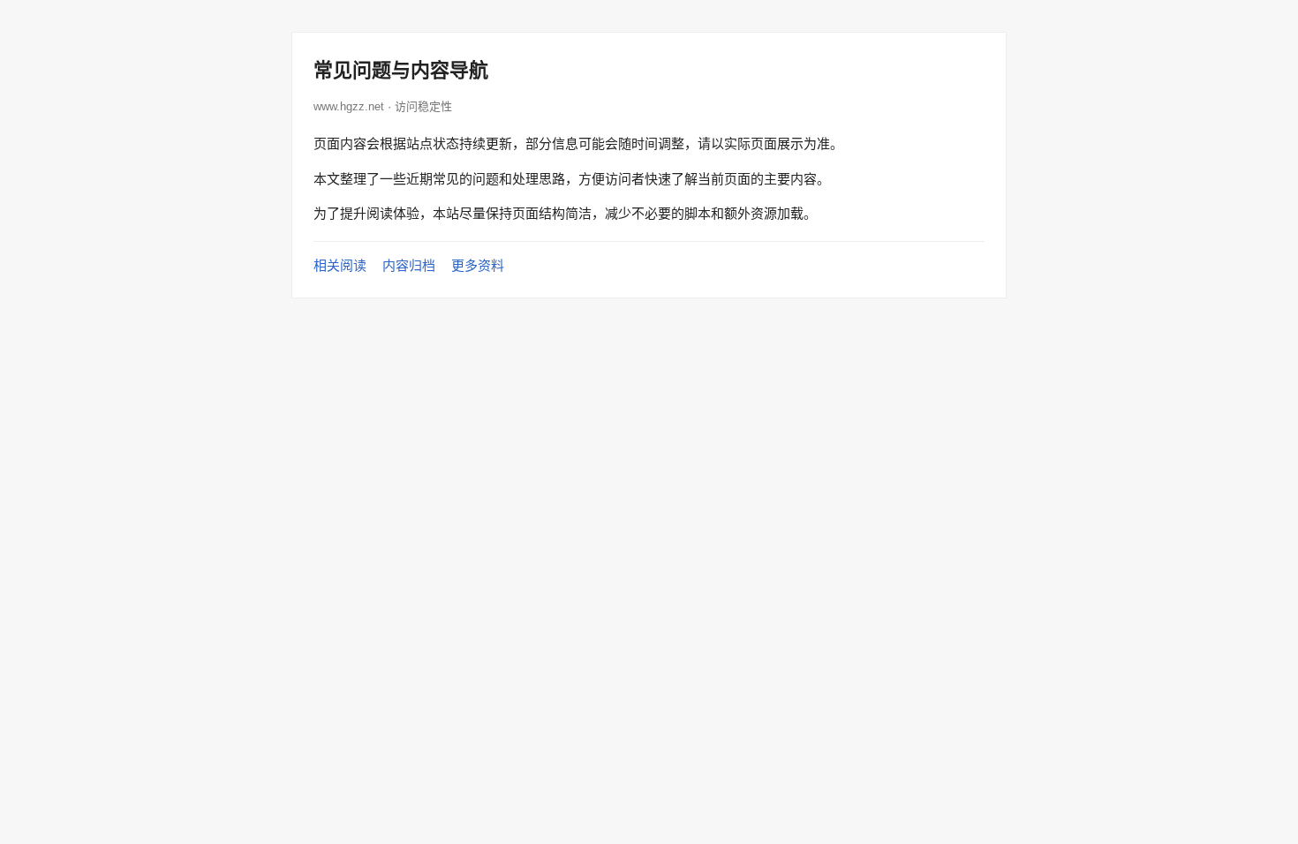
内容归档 (408, 265)
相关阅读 (339, 265)
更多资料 (477, 265)
